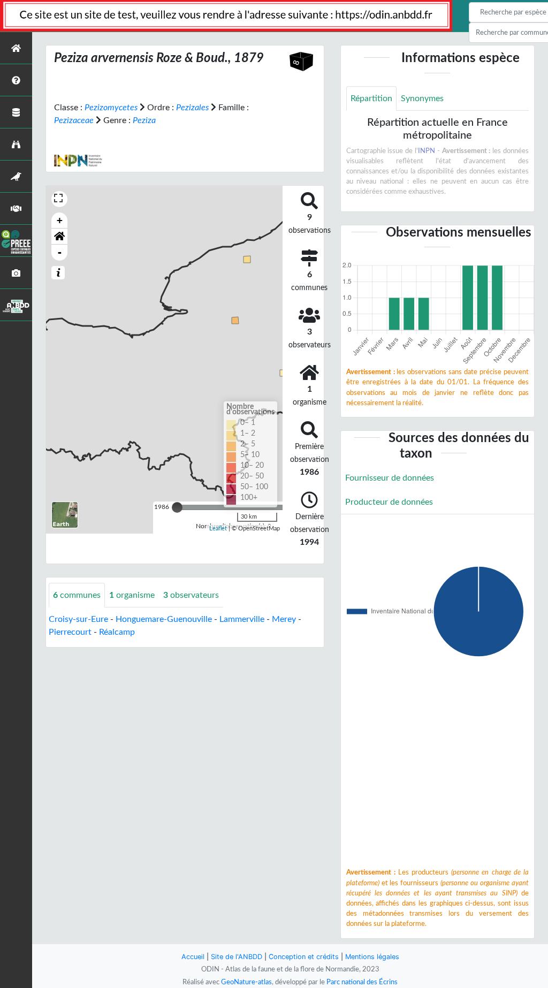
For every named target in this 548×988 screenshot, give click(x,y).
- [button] (60, 252)
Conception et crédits (304, 957)
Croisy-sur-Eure (78, 619)
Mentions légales (372, 957)
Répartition (371, 98)
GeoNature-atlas (246, 982)
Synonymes (422, 98)
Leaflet (218, 528)
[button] (59, 237)
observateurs (191, 595)
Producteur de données (389, 502)
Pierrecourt (70, 632)
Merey (284, 619)
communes (77, 595)
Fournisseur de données (389, 478)
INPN (426, 151)
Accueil (192, 957)
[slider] (177, 507)
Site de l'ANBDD (236, 957)
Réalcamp (117, 632)
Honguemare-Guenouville (164, 619)
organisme (132, 595)
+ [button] (60, 220)
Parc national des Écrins (362, 982)
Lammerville (241, 619)
